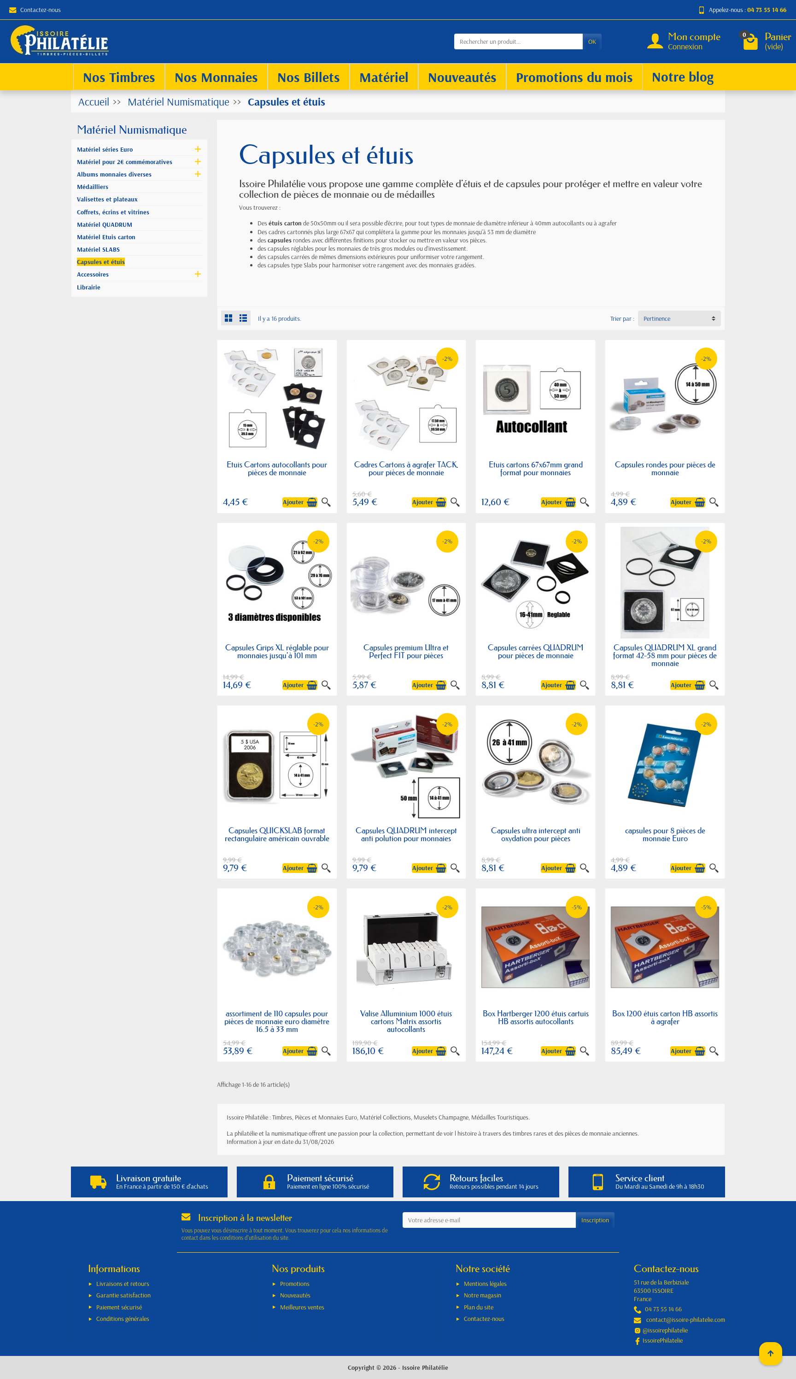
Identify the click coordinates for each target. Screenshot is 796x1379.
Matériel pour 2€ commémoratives (124, 162)
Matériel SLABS (98, 249)
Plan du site (478, 1307)
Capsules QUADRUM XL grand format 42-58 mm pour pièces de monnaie (665, 655)
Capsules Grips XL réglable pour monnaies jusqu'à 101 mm (277, 651)
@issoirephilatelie (665, 1330)
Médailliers (92, 187)
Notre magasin (482, 1295)
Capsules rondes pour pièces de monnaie (665, 468)
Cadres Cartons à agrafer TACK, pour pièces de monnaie (406, 468)
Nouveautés (295, 1295)
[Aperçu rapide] (326, 502)
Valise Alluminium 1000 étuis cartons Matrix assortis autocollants (406, 1021)
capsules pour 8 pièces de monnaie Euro (665, 834)
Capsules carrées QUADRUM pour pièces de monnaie (536, 651)
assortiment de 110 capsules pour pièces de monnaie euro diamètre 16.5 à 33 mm (276, 1021)
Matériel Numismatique (132, 129)
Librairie (88, 287)
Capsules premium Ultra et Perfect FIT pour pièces (406, 651)
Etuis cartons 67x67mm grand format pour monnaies (536, 468)
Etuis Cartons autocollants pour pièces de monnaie (277, 468)
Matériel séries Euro (105, 149)
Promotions (295, 1283)
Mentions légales (485, 1283)
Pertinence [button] (657, 318)
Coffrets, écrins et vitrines (113, 212)
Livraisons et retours (122, 1283)
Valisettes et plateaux (107, 199)
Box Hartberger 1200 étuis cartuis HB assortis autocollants (536, 1017)
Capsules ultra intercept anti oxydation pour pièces (535, 834)
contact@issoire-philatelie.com (685, 1319)
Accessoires (93, 274)
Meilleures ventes (302, 1307)
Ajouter (293, 502)
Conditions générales (122, 1318)
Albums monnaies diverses (114, 174)
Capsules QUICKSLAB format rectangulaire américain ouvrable (277, 834)
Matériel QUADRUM (104, 224)
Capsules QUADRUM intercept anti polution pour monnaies (406, 834)
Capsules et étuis (101, 262)
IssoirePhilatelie (663, 1340)
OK (592, 41)
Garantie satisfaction (123, 1295)
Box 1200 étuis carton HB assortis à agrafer (665, 1017)
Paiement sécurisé (119, 1307)
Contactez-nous (40, 10)
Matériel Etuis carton (106, 237)
